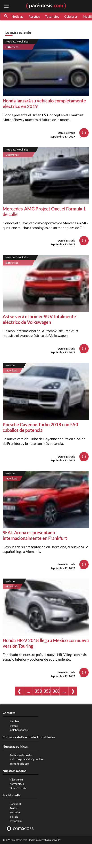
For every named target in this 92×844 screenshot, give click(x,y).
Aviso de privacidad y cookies (27, 759)
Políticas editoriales (21, 755)
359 (47, 690)
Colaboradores (18, 730)
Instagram (16, 821)
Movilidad (11, 370)
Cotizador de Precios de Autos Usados (29, 737)
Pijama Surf (16, 779)
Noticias (17, 16)
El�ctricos (11, 47)
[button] (6, 16)
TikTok (14, 816)
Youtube (15, 812)
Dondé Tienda (18, 788)
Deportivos (12, 154)
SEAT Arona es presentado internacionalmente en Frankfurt (35, 535)
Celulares (70, 16)
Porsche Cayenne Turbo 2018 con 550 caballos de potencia (40, 427)
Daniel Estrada (66, 132)
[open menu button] (7, 6)
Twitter (14, 808)
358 (38, 690)
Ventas (14, 725)
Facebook (15, 804)
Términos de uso (19, 763)
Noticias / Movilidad (17, 41)
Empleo (14, 721)
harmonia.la (17, 783)
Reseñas (34, 16)
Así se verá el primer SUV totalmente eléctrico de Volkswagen (39, 319)
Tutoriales (52, 16)
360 (55, 690)
